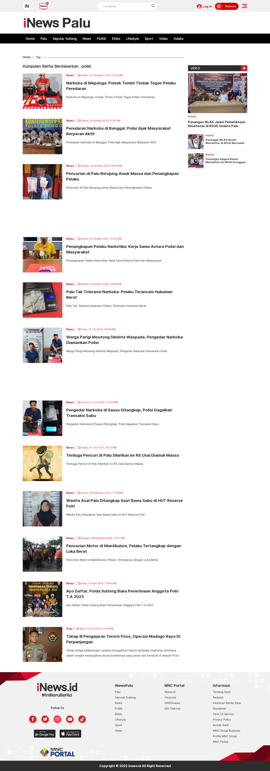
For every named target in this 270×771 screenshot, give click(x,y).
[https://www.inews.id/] (57, 23)
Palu (44, 39)
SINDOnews (172, 703)
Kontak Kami (221, 725)
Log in (207, 6)
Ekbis (116, 39)
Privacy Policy (222, 719)
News (87, 39)
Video (163, 39)
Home (30, 39)
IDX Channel (172, 708)
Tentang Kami (222, 692)
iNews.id (170, 692)
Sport (149, 39)
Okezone (170, 697)
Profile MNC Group (225, 736)
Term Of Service (223, 714)
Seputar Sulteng (65, 39)
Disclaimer (219, 708)
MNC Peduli (220, 741)
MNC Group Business (226, 730)
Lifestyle (132, 39)
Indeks (178, 39)
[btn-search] (153, 5)
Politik (101, 39)
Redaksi (218, 697)
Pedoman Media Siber (227, 703)
